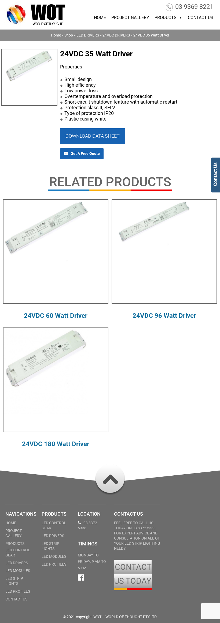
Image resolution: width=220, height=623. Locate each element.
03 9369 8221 (194, 6)
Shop (68, 35)
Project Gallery (130, 17)
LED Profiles (17, 591)
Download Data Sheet (92, 136)
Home (100, 17)
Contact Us (200, 17)
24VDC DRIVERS (116, 35)
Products (166, 17)
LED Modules (17, 571)
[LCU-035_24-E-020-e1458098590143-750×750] (29, 74)
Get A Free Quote (85, 153)
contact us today (133, 573)
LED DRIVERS (87, 35)
